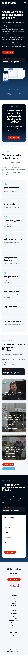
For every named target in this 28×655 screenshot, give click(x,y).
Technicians (14, 622)
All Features (14, 613)
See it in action (8, 52)
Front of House (14, 618)
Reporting (14, 625)
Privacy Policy (10, 651)
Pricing (14, 601)
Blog (14, 635)
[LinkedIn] (11, 573)
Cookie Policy (18, 651)
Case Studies (14, 638)
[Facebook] (13, 573)
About (14, 598)
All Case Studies (9, 468)
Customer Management (14, 620)
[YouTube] (16, 573)
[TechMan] (9, 3)
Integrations (14, 616)
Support (14, 627)
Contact (14, 603)
